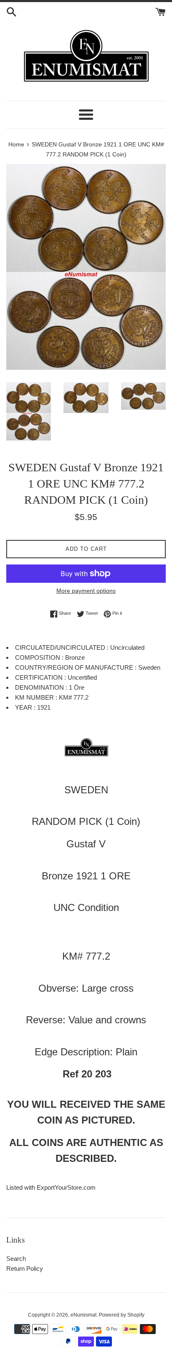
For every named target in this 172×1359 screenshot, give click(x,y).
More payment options (86, 590)
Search (16, 1258)
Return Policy (24, 1268)
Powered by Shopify (121, 1315)
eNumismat (83, 1315)
